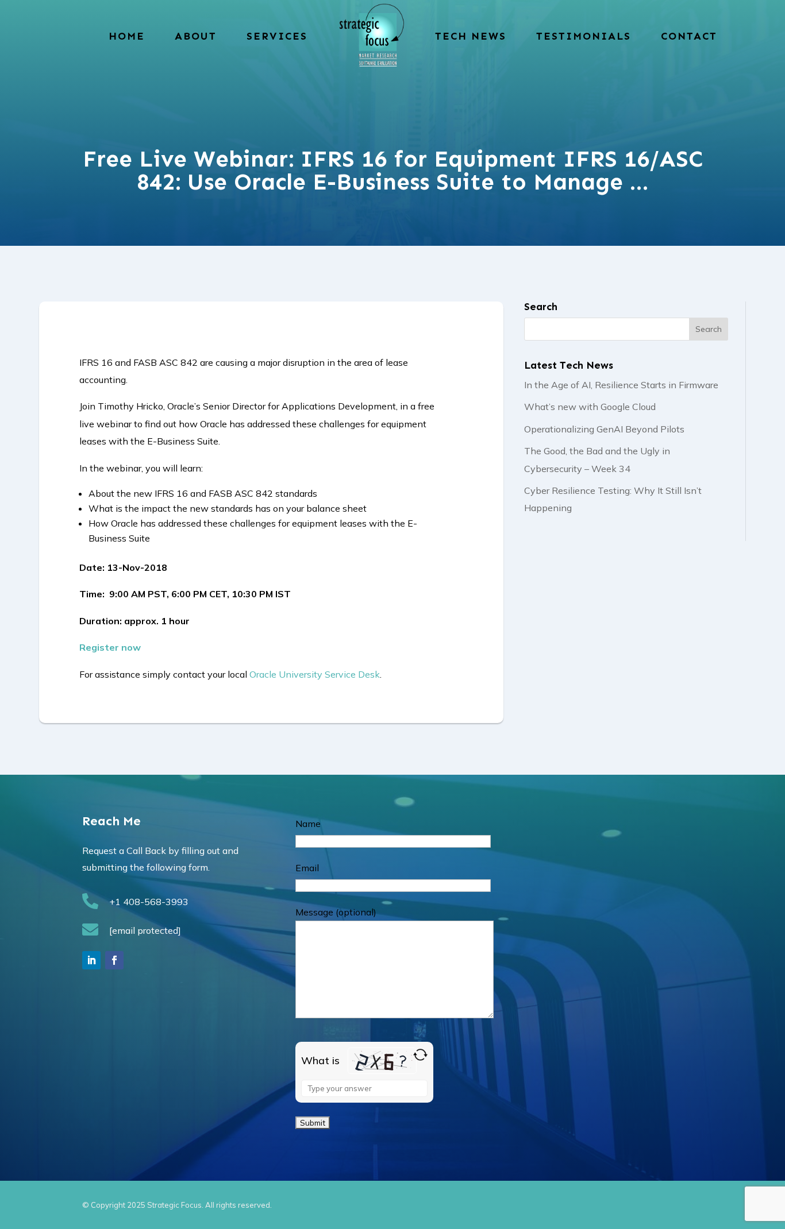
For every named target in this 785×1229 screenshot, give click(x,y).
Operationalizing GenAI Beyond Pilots (604, 429)
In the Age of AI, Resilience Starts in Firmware (621, 385)
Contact (689, 36)
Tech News (470, 36)
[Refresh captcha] (420, 1055)
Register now (110, 647)
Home (127, 36)
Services (277, 36)
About (196, 36)
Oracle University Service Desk (314, 674)
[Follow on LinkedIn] (91, 960)
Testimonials (583, 36)
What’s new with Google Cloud (590, 406)
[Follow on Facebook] (114, 960)
